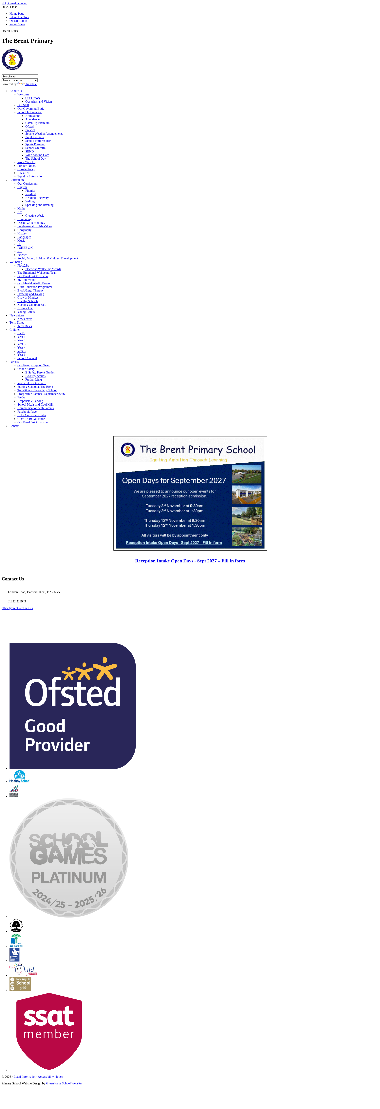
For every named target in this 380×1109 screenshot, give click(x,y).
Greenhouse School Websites (64, 1083)
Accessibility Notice (50, 1076)
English (22, 187)
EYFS (21, 333)
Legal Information (25, 1076)
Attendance (32, 119)
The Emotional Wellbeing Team (37, 272)
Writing (30, 201)
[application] (190, 625)
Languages (24, 237)
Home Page (17, 13)
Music (21, 240)
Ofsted (29, 126)
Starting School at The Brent (35, 386)
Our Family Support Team (33, 365)
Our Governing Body (30, 108)
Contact (14, 426)
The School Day (35, 158)
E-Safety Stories (35, 376)
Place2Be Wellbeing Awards (43, 269)
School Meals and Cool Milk (35, 404)
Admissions (32, 115)
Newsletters (17, 315)
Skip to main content (14, 3)
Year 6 (21, 354)
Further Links (33, 379)
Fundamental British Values (34, 226)
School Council (27, 358)
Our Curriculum (27, 183)
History (22, 233)
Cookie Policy (26, 169)
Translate (31, 84)
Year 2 (21, 340)
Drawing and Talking (30, 294)
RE (19, 251)
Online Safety (26, 369)
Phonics (30, 190)
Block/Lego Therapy (30, 290)
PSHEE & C (25, 247)
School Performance (38, 140)
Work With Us (26, 162)
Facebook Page (27, 411)
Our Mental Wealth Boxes (33, 283)
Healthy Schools (27, 301)
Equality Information (30, 176)
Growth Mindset (27, 297)
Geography (24, 230)
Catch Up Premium (37, 123)
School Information (29, 112)
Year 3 (21, 344)
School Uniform (35, 148)
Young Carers (26, 311)
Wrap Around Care (37, 155)
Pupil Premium (34, 137)
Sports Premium (35, 144)
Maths (21, 208)
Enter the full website (190, 570)
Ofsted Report (18, 20)
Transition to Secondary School (37, 390)
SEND (29, 151)
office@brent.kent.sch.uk (17, 608)
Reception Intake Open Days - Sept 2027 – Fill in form (190, 560)
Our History (32, 98)
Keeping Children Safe (31, 304)
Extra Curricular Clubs (31, 415)
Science (22, 254)
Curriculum (17, 180)
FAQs (21, 397)
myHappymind (26, 279)
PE (19, 244)
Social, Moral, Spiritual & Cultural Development (47, 258)
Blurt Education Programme (34, 287)
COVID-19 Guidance (31, 418)
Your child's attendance (31, 383)
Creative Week (34, 215)
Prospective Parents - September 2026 (41, 393)
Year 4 (21, 347)
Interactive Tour (19, 17)
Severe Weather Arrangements (44, 133)
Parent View (17, 24)
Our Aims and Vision (38, 101)
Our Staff (23, 105)
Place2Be (23, 265)
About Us (16, 90)
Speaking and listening (39, 205)
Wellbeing (16, 262)
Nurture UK (25, 308)
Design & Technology (31, 222)
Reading (30, 194)
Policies (30, 130)
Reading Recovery (37, 197)
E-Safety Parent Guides (40, 372)
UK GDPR (24, 172)
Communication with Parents (35, 408)
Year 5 (21, 351)
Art (19, 212)
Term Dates (17, 322)
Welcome (23, 94)
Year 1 (21, 336)
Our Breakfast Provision (32, 276)
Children (15, 329)
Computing (24, 219)
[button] (19, 31)
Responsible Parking (30, 401)
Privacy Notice (26, 165)
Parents (14, 361)
